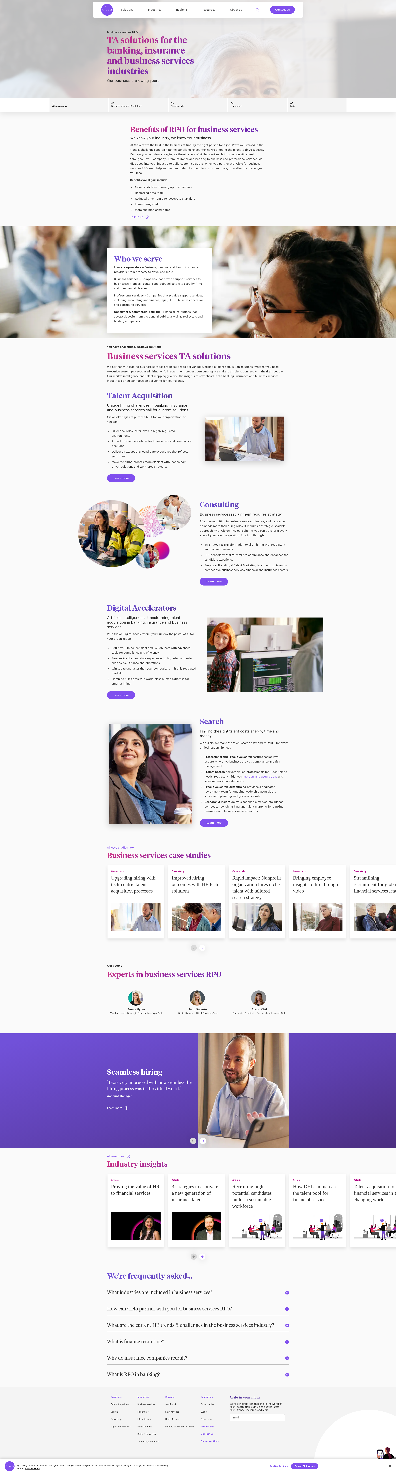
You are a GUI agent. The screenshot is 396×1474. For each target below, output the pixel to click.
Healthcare (143, 1412)
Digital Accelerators (121, 1427)
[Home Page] (107, 10)
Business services (146, 1404)
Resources (208, 9)
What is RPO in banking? (133, 1374)
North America (172, 1419)
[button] (202, 948)
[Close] (390, 1466)
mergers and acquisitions (260, 776)
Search (257, 10)
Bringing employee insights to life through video (315, 884)
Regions (181, 9)
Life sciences (144, 1419)
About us (236, 9)
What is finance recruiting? (135, 1341)
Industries (154, 9)
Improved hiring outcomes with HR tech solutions (195, 884)
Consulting (116, 1419)
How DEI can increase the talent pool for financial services (315, 1193)
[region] (198, 1466)
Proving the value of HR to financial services (135, 1190)
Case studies (207, 1404)
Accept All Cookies (304, 1466)
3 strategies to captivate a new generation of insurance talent (195, 1193)
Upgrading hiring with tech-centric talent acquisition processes (133, 884)
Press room (206, 1419)
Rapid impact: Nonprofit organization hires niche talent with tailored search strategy (256, 887)
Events (204, 1412)
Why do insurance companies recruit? (147, 1358)
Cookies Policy (32, 1469)
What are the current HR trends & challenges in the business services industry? (190, 1325)
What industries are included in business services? (159, 1292)
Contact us (282, 9)
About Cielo (207, 1427)
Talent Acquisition (120, 1404)
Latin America (172, 1412)
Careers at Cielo (210, 1441)
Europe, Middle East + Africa (179, 1427)
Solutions (127, 9)
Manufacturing (145, 1427)
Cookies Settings (279, 1466)
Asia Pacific (171, 1404)
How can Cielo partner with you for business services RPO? (169, 1309)
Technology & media (148, 1442)
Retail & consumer (147, 1434)
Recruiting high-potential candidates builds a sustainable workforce (252, 1196)
